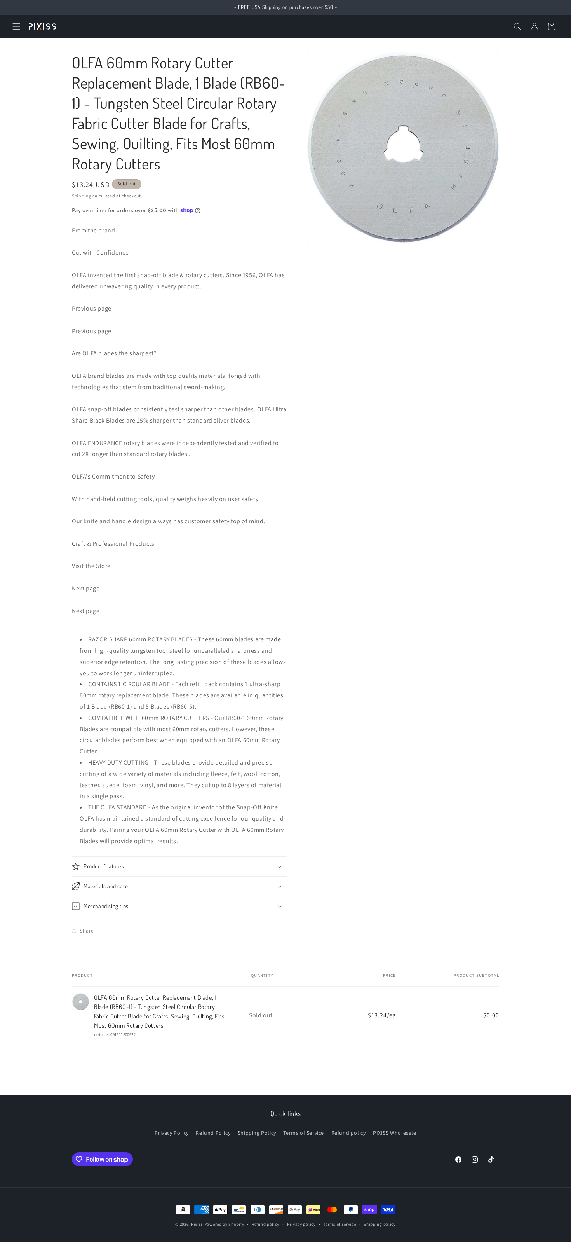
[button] (16, 26)
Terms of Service (303, 1132)
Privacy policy (301, 1224)
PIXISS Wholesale (394, 1132)
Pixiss (197, 1224)
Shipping (82, 196)
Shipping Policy (257, 1132)
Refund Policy (213, 1132)
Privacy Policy (171, 1132)
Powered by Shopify (224, 1224)
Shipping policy (380, 1224)
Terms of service (339, 1224)
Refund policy (348, 1132)
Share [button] (87, 930)
